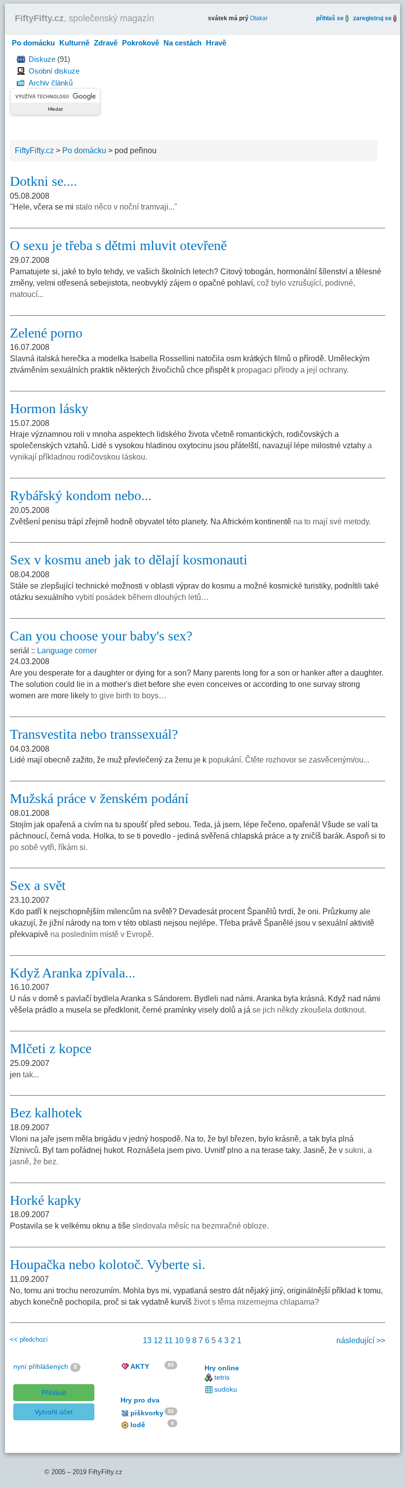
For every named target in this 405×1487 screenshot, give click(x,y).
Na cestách (182, 43)
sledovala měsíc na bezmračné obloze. (200, 1226)
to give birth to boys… (128, 695)
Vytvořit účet (54, 1412)
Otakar (259, 18)
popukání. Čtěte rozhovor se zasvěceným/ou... (288, 760)
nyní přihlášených (40, 1366)
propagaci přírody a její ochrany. (293, 370)
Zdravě (106, 43)
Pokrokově (140, 43)
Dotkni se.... (43, 181)
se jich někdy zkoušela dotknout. (309, 1010)
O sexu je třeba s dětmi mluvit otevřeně (118, 245)
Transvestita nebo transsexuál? (94, 734)
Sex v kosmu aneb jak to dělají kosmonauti (128, 559)
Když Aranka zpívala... (72, 972)
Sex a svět (38, 885)
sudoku (225, 1389)
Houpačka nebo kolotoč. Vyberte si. (107, 1264)
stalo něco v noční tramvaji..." (126, 207)
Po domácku (33, 43)
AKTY (139, 1366)
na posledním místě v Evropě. (102, 934)
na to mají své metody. (332, 521)
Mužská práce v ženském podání (99, 798)
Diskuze (42, 59)
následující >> (360, 1340)
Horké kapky (45, 1200)
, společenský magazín (84, 18)
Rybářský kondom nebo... (81, 495)
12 (158, 1340)
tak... (31, 1074)
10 (179, 1340)
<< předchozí (29, 1339)
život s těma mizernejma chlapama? (256, 1302)
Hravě (216, 43)
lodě (137, 1425)
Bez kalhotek (46, 1112)
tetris (222, 1377)
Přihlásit (53, 1393)
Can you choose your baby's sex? (101, 635)
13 (147, 1340)
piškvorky (146, 1413)
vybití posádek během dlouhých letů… (142, 597)
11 (168, 1340)
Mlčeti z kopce (50, 1048)
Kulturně (74, 43)
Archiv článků (51, 83)
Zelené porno (46, 332)
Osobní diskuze (54, 71)
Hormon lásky (49, 408)
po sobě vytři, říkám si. (48, 847)
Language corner (67, 650)
